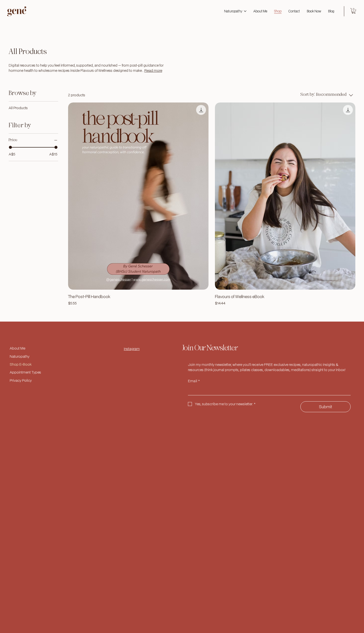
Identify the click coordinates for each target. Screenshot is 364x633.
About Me (17, 348)
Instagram (132, 348)
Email (194, 381)
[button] (353, 11)
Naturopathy (19, 356)
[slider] (10, 147)
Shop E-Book (20, 364)
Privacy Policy (21, 380)
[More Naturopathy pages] (245, 11)
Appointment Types (25, 372)
